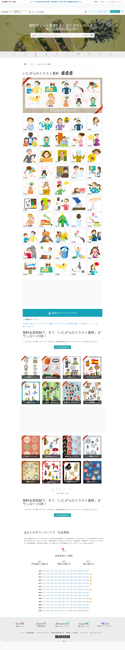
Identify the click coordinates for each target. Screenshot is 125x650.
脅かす (25, 326)
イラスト (31, 64)
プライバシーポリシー (42, 633)
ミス (80, 323)
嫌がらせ (85, 323)
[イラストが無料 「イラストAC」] (6, 11)
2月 (48, 571)
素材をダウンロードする (64, 312)
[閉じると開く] (1, 641)
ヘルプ (22, 633)
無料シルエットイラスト (62, 626)
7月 (68, 571)
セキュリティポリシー (96, 633)
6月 (64, 571)
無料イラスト (20, 626)
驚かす (32, 323)
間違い (76, 323)
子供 (24, 323)
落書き (51, 323)
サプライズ (44, 323)
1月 (44, 571)
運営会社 (75, 633)
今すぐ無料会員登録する (62, 347)
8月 (72, 571)
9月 (75, 571)
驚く (27, 323)
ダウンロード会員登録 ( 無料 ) (99, 11)
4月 (56, 571)
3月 (52, 571)
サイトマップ (84, 633)
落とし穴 (30, 326)
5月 (60, 571)
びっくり (38, 323)
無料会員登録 (30, 633)
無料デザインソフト (84, 626)
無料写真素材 (41, 626)
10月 (79, 571)
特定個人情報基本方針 (57, 633)
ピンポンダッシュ (59, 323)
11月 (83, 571)
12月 (87, 571)
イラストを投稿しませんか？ (113, 1)
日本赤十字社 (81, 538)
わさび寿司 (69, 323)
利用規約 (68, 633)
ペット (91, 323)
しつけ (96, 323)
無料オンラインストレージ (105, 626)
